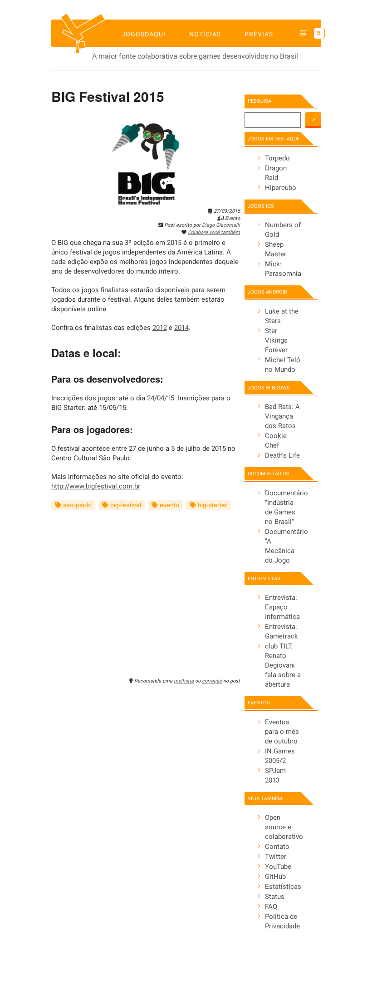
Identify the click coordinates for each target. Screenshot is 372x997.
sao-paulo (76, 505)
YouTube (278, 866)
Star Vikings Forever (276, 340)
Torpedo (277, 158)
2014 (181, 328)
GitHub (275, 876)
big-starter (211, 505)
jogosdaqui (144, 34)
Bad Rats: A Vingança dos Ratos (282, 416)
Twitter (275, 856)
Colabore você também (214, 232)
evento (168, 505)
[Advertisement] (145, 589)
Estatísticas (283, 886)
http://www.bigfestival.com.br (95, 486)
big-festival (124, 505)
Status (274, 896)
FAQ (271, 906)
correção (212, 681)
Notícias (205, 34)
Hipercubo (280, 188)
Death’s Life (282, 455)
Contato (277, 846)
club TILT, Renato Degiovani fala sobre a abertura (283, 665)
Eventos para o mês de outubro (282, 731)
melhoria (184, 681)
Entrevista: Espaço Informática (282, 607)
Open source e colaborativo (284, 827)
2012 (159, 328)
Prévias (259, 34)
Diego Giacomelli (221, 225)
